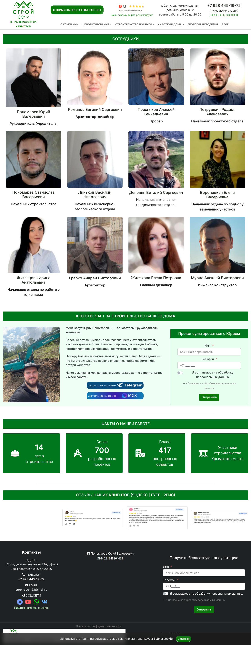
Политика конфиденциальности (99, 626)
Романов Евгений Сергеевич (95, 109)
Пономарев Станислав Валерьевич (33, 194)
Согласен (184, 638)
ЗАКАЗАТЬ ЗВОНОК (224, 15)
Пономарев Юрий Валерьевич (33, 114)
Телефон (207, 359)
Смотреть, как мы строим (102, 385)
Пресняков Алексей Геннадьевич (156, 111)
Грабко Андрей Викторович (95, 278)
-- (184, 383)
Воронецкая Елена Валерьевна (217, 194)
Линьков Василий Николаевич (94, 194)
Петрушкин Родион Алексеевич (217, 111)
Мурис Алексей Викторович (217, 277)
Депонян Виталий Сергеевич (156, 192)
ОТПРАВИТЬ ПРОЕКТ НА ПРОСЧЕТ (77, 10)
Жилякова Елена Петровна (156, 277)
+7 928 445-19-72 (31, 579)
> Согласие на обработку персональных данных (195, 600)
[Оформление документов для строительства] (60, 517)
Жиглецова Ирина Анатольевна (33, 280)
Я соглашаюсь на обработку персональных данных (212, 375)
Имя (208, 345)
